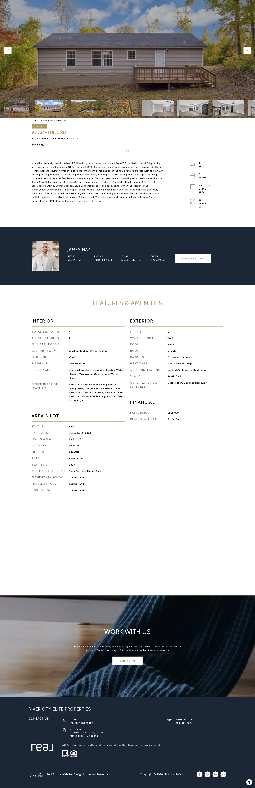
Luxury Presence (98, 774)
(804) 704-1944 (103, 259)
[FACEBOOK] (199, 774)
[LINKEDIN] (215, 774)
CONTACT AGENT (193, 258)
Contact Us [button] (127, 660)
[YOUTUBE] (223, 774)
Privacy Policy (174, 774)
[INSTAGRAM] (207, 774)
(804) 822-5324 (183, 723)
